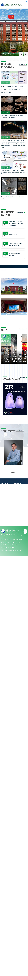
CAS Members (6, 501)
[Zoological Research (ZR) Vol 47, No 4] (15, 399)
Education (4, 316)
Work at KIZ (4, 296)
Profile (4, 487)
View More (22, 64)
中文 (23, 1)
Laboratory (18, 490)
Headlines (18, 501)
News (16, 504)
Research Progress (20, 487)
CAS (19, 1)
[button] (3, 54)
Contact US (5, 490)
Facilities (17, 493)
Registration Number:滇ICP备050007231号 (11, 539)
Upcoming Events (20, 507)
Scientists (4, 504)
